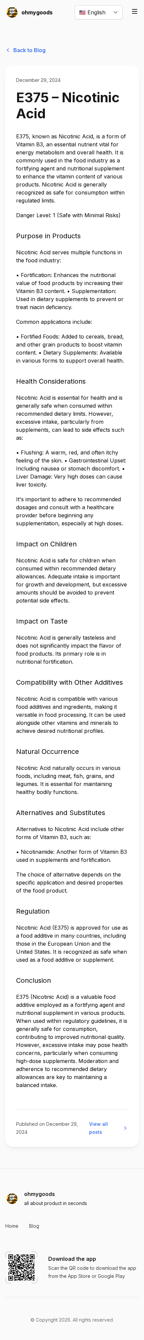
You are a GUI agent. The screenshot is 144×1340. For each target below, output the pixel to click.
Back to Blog (29, 50)
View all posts (98, 1128)
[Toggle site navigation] (134, 11)
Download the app (72, 1258)
